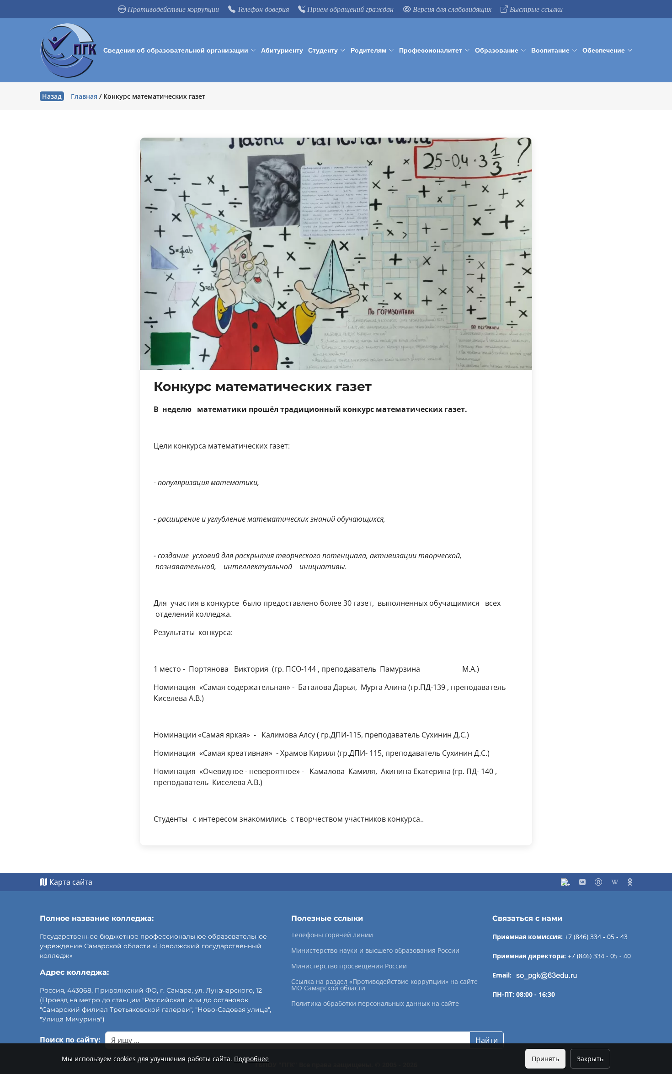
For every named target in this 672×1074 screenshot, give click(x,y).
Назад (52, 96)
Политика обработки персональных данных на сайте (375, 1003)
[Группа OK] (630, 882)
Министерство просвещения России (349, 966)
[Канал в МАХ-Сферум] (565, 882)
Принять (545, 1058)
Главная (84, 96)
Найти (486, 1040)
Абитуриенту (282, 50)
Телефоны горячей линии (332, 935)
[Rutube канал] (598, 882)
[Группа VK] (582, 882)
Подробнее (251, 1058)
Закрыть (590, 1058)
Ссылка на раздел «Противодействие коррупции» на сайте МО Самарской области (384, 984)
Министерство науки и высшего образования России (375, 950)
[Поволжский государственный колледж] (70, 50)
